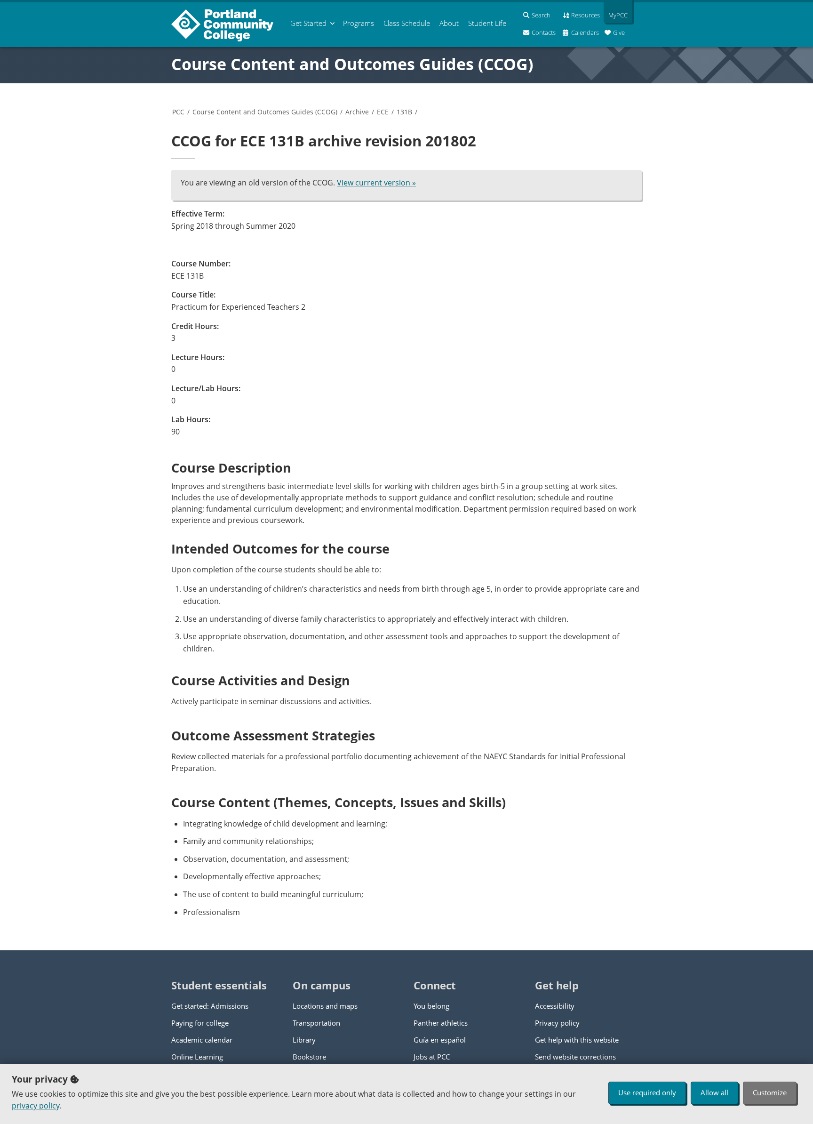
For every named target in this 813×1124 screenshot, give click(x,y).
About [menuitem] (449, 23)
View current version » (376, 182)
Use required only (647, 1092)
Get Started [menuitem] (308, 23)
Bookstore (309, 1056)
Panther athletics (441, 1023)
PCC (178, 111)
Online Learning (197, 1056)
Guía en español (440, 1039)
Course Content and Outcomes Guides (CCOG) (352, 64)
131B (404, 111)
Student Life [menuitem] (487, 23)
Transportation (316, 1023)
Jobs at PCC (432, 1056)
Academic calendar (201, 1039)
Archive (357, 111)
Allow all (714, 1092)
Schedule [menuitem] (406, 23)
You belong (431, 1006)
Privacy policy (557, 1023)
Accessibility (554, 1006)
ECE (383, 111)
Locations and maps (325, 1006)
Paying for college (200, 1023)
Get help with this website (577, 1039)
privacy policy (35, 1105)
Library (304, 1039)
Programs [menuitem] (358, 23)
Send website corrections (575, 1056)
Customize (770, 1092)
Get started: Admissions (209, 1006)
